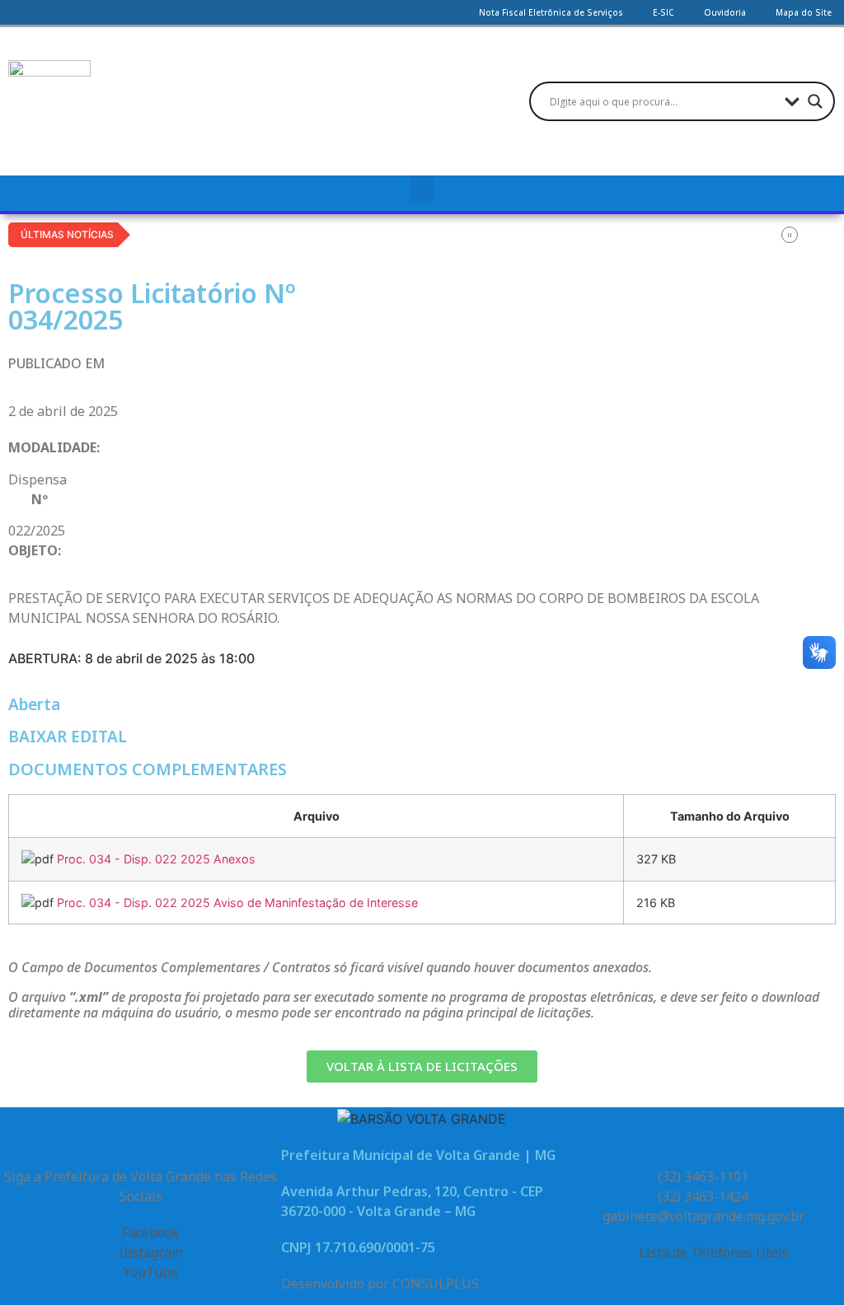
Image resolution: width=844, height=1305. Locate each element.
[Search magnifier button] (815, 101)
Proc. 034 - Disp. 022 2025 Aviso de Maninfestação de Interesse (237, 903)
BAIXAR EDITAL (67, 736)
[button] (422, 189)
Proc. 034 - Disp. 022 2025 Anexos (156, 859)
